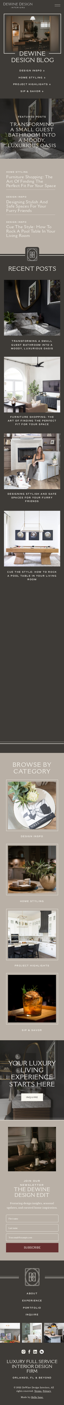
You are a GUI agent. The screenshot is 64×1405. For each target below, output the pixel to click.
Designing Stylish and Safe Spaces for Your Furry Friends (27, 206)
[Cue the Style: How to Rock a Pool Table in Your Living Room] (32, 538)
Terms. (38, 1391)
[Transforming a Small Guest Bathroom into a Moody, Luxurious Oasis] (32, 307)
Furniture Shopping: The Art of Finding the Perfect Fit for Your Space (31, 181)
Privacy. (47, 1391)
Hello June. (37, 1397)
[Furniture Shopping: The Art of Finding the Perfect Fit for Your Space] (32, 384)
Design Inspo (16, 197)
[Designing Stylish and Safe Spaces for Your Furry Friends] (32, 461)
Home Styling (17, 172)
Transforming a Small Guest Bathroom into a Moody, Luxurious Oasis (32, 135)
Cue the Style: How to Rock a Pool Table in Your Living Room (30, 231)
